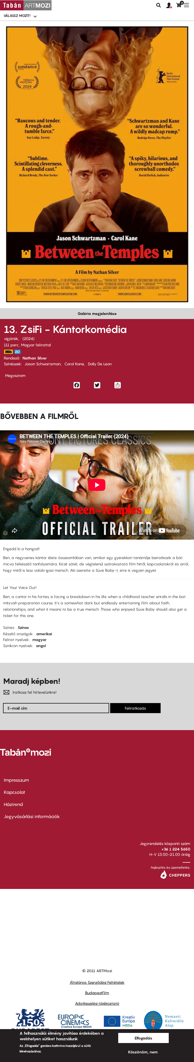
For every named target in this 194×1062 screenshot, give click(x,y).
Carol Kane (74, 364)
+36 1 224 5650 (175, 849)
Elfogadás (143, 1038)
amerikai (44, 633)
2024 (28, 338)
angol (41, 645)
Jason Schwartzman (43, 364)
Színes (23, 627)
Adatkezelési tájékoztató (97, 1003)
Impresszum (16, 780)
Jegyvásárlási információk (32, 816)
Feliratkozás (135, 708)
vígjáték (11, 338)
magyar (39, 639)
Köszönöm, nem (143, 1052)
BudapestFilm (97, 992)
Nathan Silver (34, 358)
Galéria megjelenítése (97, 313)
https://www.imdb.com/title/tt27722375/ (8, 352)
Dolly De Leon (100, 364)
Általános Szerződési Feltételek (97, 982)
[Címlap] (26, 5)
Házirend (13, 804)
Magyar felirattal (36, 345)
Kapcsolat (14, 792)
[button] (171, 5)
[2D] (18, 352)
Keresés (158, 5)
